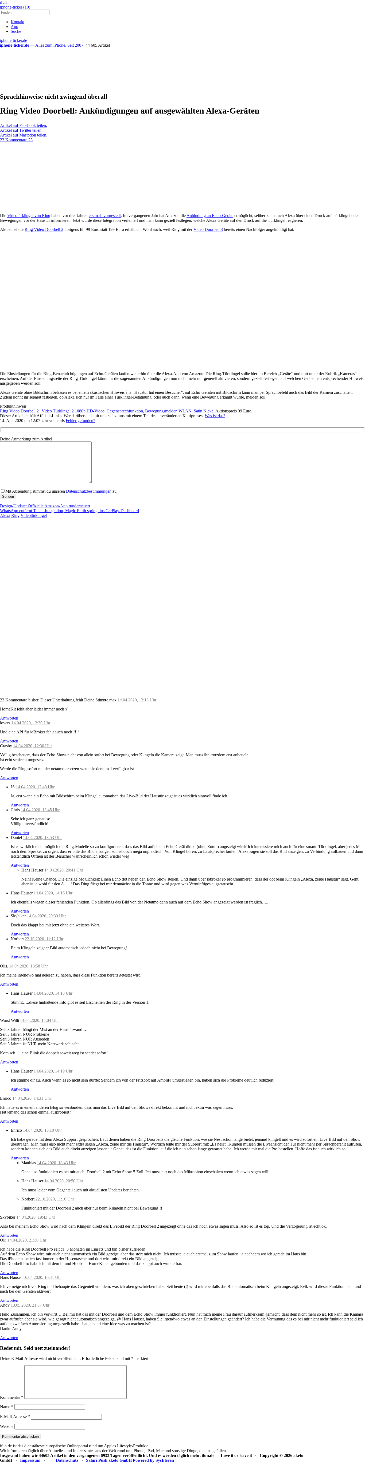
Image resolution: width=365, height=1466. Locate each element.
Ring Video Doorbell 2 (44, 229)
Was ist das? (215, 415)
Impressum (30, 1460)
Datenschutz (67, 1460)
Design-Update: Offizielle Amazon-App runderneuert (45, 506)
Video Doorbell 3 (208, 229)
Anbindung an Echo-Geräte (210, 215)
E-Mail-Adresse (15, 1416)
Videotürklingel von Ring (28, 215)
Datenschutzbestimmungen (88, 491)
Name (6, 1406)
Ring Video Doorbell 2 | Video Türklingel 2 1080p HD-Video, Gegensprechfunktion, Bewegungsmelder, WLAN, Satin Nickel (107, 411)
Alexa (5, 515)
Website (6, 1426)
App (14, 26)
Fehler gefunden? (80, 420)
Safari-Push (96, 1460)
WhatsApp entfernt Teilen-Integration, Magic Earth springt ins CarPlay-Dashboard (69, 510)
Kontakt (17, 21)
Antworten (9, 718)
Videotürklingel (34, 515)
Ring (15, 515)
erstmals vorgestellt (105, 215)
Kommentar (11, 1397)
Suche (16, 31)
